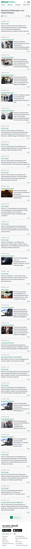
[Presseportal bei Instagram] (14, 533)
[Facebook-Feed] (26, 16)
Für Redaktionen (19, 536)
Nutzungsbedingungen (21, 538)
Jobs (16, 540)
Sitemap (4, 545)
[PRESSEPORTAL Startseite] (8, 2)
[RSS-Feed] (29, 16)
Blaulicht (10, 4)
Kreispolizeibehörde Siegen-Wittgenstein (12, 502)
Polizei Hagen (5, 23)
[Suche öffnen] (25, 2)
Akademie (4, 540)
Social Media (18, 543)
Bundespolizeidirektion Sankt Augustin (11, 357)
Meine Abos (26, 4)
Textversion (18, 541)
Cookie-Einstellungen (8, 543)
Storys (3, 4)
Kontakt (4, 538)
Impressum (5, 536)
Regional (17, 4)
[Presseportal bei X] (12, 534)
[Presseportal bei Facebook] (10, 534)
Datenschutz (5, 541)
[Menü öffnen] (28, 2)
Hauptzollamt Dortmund (7, 39)
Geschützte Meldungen (21, 545)
